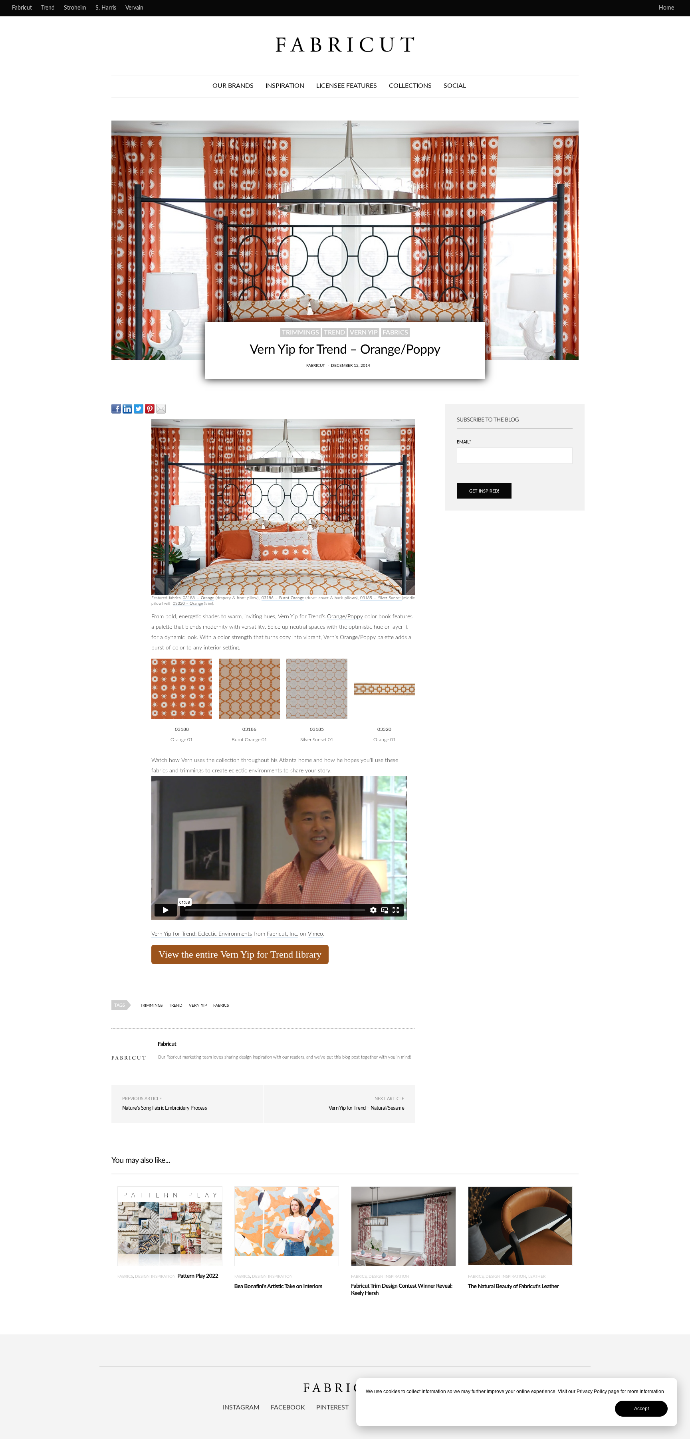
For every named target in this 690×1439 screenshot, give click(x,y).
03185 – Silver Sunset (381, 598)
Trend (48, 8)
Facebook (288, 1407)
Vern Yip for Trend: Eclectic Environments (201, 934)
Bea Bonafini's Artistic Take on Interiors (278, 1286)
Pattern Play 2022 (197, 1276)
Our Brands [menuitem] (233, 86)
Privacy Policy (592, 1391)
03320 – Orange (188, 604)
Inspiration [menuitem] (285, 86)
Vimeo (315, 934)
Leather (536, 1277)
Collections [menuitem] (410, 86)
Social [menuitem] (455, 86)
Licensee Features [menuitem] (346, 86)
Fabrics (395, 332)
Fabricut (22, 8)
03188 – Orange (198, 598)
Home (666, 8)
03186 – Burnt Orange (283, 598)
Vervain (134, 8)
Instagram (241, 1407)
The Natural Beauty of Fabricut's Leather (513, 1286)
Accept (641, 1408)
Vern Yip (364, 332)
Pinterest (332, 1407)
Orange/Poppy (345, 617)
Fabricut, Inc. (282, 934)
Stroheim (75, 8)
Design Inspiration (155, 1277)
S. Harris (105, 8)
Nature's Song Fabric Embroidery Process (164, 1108)
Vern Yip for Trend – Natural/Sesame (366, 1108)
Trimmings (300, 332)
